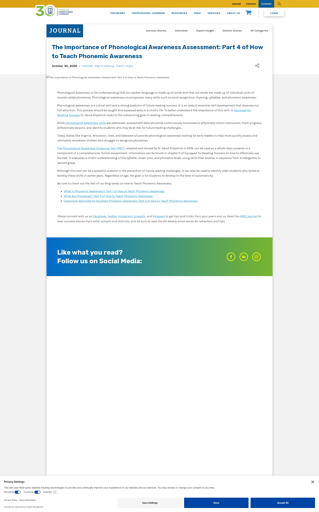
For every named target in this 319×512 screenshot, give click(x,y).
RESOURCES (179, 13)
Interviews (181, 30)
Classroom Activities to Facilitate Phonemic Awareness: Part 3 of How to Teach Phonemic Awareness (131, 201)
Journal (236, 3)
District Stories (232, 30)
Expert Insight (205, 30)
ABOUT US (233, 13)
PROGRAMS (117, 13)
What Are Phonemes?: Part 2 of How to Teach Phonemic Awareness (108, 196)
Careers (251, 3)
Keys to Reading (104, 65)
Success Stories (156, 30)
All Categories (259, 30)
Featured (87, 65)
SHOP (197, 13)
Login (274, 13)
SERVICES (214, 13)
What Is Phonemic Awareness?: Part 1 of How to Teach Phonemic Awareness (114, 191)
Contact (266, 3)
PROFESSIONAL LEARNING (148, 13)
